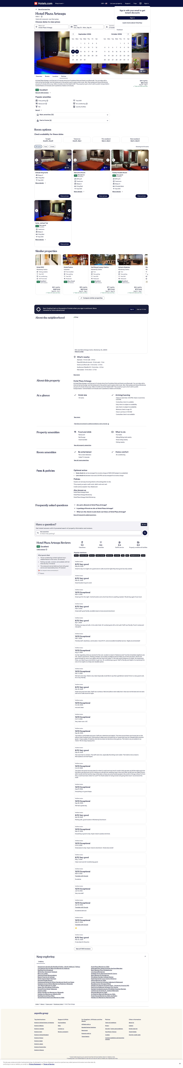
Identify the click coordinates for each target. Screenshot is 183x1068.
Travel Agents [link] (85, 1036)
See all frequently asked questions (85, 515)
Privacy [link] (107, 1025)
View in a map (79, 351)
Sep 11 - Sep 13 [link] (135, 141)
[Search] (145, 533)
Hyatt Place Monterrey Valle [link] (100, 967)
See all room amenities (81, 460)
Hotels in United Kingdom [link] (41, 1034)
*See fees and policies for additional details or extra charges (90, 424)
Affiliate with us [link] (86, 1024)
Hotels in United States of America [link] (44, 1022)
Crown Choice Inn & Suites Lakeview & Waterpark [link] (107, 982)
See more (77, 375)
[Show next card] (147, 274)
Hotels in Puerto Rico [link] (40, 1047)
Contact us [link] (61, 1028)
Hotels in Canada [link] (39, 1028)
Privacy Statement (35, 1064)
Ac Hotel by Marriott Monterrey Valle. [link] (103, 994)
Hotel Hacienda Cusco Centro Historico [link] (103, 979)
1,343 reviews (41, 549)
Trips (135, 3)
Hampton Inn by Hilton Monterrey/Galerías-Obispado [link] (55, 984)
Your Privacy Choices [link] (110, 1031)
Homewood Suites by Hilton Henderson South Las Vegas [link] (56, 982)
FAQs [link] (59, 1025)
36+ (144, 71)
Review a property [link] (63, 1031)
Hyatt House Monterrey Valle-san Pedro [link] (104, 996)
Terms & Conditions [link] (110, 1022)
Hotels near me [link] (133, 1028)
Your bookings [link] (62, 1022)
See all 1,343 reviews (42, 93)
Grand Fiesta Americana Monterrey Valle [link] (51, 997)
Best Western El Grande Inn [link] (100, 975)
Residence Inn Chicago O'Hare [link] (101, 984)
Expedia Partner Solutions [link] (89, 1027)
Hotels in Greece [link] (39, 1050)
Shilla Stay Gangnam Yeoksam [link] (47, 972)
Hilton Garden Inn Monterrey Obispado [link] (51, 992)
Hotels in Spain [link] (38, 1041)
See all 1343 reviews (83, 949)
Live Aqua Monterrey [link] (98, 972)
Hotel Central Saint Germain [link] (47, 979)
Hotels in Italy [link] (38, 1031)
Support (127, 3)
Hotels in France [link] (38, 1038)
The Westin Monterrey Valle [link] (47, 985)
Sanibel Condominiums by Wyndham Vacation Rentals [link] (108, 989)
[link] (132, 30)
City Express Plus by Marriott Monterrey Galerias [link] (53, 968)
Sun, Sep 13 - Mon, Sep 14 (82, 28)
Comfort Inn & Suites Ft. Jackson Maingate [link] (105, 991)
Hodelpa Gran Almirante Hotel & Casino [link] (104, 973)
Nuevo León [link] (49, 1004)
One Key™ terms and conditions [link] (114, 1028)
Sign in (146, 3)
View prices (64, 196)
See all (37, 110)
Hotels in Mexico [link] (39, 1025)
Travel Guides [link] (132, 1031)
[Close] (180, 1063)
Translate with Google (81, 876)
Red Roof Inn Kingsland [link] (45, 970)
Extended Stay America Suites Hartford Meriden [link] (106, 968)
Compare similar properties (93, 298)
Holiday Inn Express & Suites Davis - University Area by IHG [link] (110, 985)
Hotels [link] (37, 1004)
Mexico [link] (42, 1004)
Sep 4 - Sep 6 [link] (106, 141)
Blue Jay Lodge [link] (43, 973)
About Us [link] (131, 1022)
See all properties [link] (44, 9)
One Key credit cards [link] (134, 1034)
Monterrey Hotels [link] (58, 1004)
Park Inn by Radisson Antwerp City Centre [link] (104, 987)
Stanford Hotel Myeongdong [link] (47, 975)
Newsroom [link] (85, 1030)
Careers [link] (131, 1025)
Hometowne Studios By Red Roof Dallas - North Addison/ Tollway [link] (59, 967)
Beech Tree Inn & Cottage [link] (46, 977)
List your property (116, 3)
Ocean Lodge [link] (42, 991)
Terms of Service (49, 1064)
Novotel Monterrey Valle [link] (99, 992)
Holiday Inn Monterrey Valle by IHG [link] (49, 994)
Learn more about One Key (132, 23)
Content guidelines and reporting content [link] (114, 1038)
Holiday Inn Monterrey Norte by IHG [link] (103, 997)
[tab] (41, 961)
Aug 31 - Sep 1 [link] (77, 141)
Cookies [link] (107, 1034)
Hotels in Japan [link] (38, 1044)
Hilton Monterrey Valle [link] (98, 980)
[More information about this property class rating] (41, 17)
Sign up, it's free (141, 309)
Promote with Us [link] (86, 1033)
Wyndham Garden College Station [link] (102, 977)
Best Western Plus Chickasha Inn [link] (101, 970)
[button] (81, 43)
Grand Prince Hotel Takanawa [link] (47, 989)
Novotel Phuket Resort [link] (45, 980)
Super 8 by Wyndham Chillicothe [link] (48, 987)
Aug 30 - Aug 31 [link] (48, 141)
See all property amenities (82, 445)
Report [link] (42, 573)
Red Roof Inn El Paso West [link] (46, 996)
